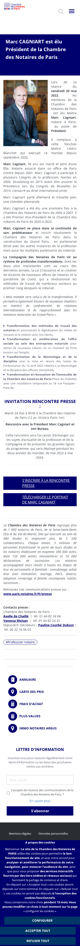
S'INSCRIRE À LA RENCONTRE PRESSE (46, 483)
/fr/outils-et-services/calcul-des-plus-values (40, 716)
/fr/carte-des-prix (40, 691)
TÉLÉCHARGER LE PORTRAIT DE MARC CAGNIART (45, 500)
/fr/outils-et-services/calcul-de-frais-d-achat (40, 704)
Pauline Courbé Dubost (56, 625)
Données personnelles (53, 834)
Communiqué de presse (23, 64)
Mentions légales (20, 834)
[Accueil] (14, 6)
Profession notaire (21, 642)
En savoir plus (40, 801)
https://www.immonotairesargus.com (40, 728)
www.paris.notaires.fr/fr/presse (27, 594)
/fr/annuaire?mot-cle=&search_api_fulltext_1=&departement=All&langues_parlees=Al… (40, 679)
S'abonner (40, 810)
